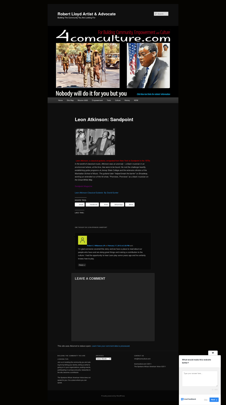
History (127, 100)
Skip (205, 400)
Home (60, 100)
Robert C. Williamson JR (96, 245)
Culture (117, 100)
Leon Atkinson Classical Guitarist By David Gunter (96, 192)
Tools (109, 100)
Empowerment (97, 100)
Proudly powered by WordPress (113, 396)
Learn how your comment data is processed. (111, 345)
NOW (136, 100)
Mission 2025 (83, 100)
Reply (82, 265)
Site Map (70, 100)
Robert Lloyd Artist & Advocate (87, 14)
